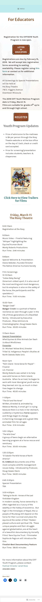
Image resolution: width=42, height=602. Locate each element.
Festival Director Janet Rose (15, 566)
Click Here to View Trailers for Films (21, 199)
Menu (22, 9)
